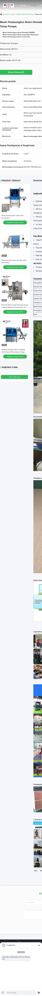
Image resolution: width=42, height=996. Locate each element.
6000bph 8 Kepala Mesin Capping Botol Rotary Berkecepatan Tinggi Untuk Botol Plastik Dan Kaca (13, 352)
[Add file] (2, 992)
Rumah (23, 5)
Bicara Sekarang (15, 72)
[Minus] (39, 945)
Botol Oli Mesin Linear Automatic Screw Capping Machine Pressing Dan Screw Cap (15, 307)
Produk (34, 5)
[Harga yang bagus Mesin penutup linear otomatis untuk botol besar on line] (15, 243)
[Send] (39, 992)
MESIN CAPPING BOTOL (25, 14)
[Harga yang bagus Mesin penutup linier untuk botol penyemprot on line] (15, 198)
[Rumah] (8, 5)
